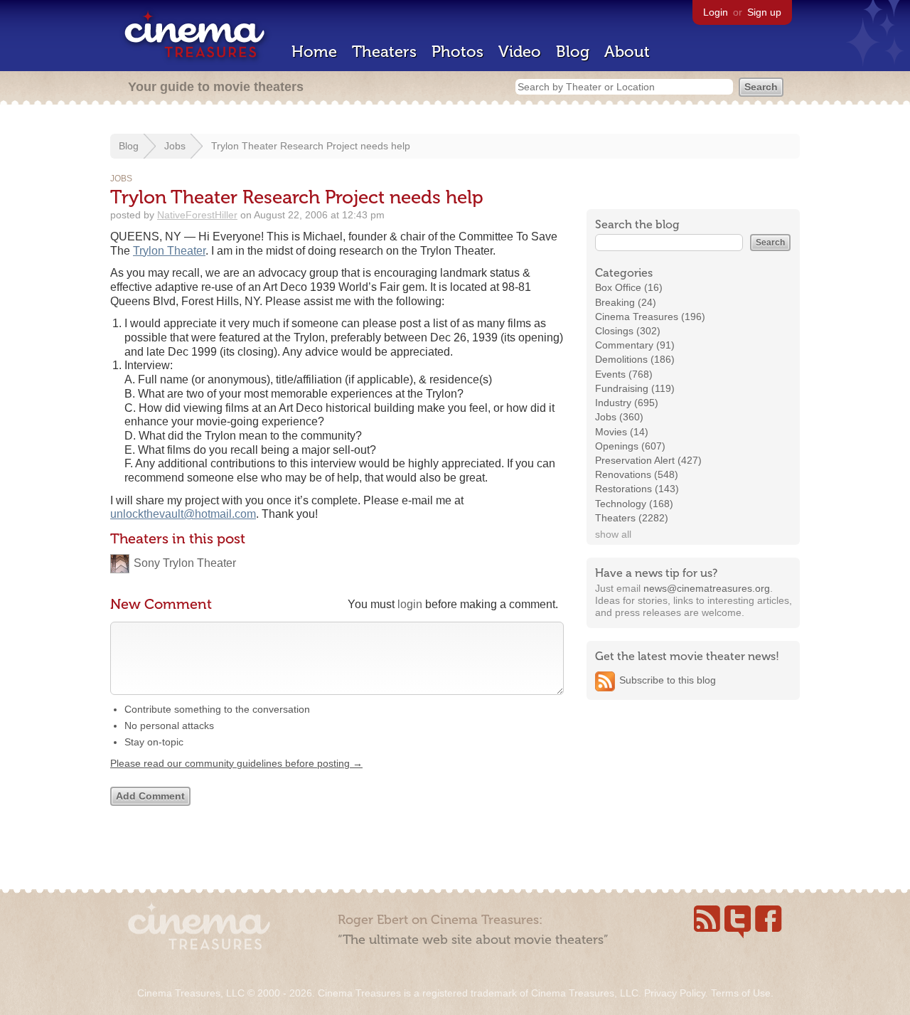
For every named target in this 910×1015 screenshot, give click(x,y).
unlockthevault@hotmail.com (183, 514)
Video (519, 51)
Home (314, 51)
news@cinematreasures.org (706, 588)
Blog (572, 51)
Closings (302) (627, 330)
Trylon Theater (169, 251)
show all (613, 534)
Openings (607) (630, 446)
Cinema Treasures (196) (650, 316)
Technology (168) (634, 503)
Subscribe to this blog (667, 680)
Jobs (175, 146)
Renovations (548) (636, 474)
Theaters (384, 51)
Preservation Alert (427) (648, 460)
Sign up (764, 12)
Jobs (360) (619, 417)
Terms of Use (741, 993)
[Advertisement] (693, 802)
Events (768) (624, 374)
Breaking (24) (625, 302)
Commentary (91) (635, 345)
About (627, 51)
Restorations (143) (637, 488)
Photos (457, 51)
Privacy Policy (674, 993)
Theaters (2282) (631, 518)
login (409, 604)
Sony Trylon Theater (185, 563)
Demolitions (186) (635, 359)
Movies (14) (621, 431)
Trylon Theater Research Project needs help (310, 146)
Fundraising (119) (635, 388)
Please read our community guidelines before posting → (236, 763)
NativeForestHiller (197, 214)
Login (715, 12)
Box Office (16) (629, 287)
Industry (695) (626, 402)
